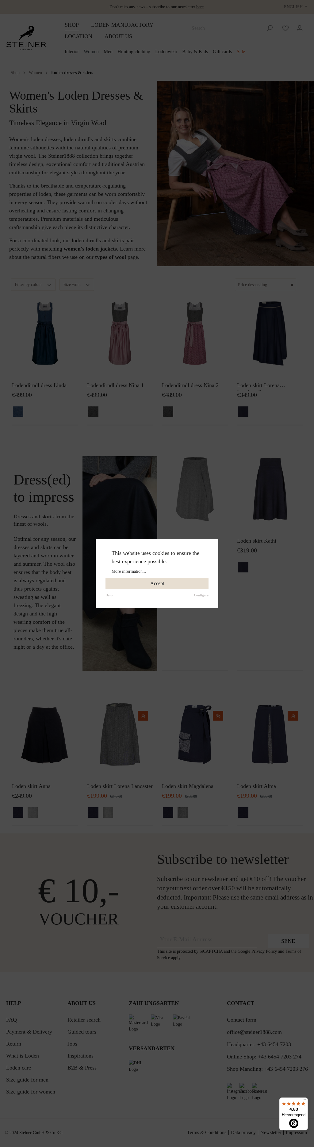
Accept (157, 583)
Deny (109, 595)
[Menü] (304, 1101)
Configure (201, 595)
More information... (129, 571)
